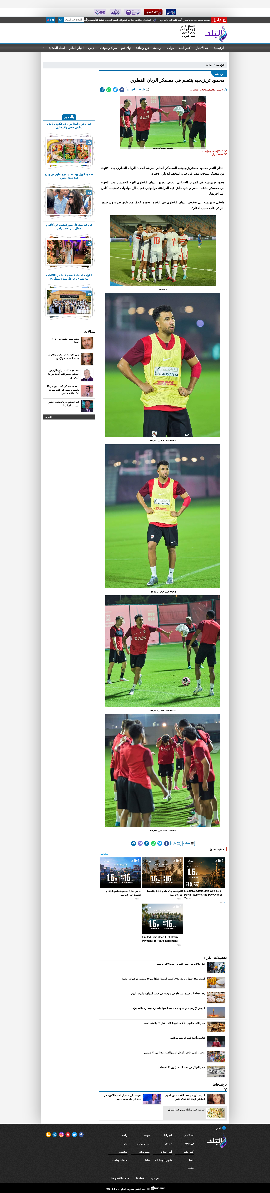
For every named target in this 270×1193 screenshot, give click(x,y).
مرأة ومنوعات (107, 48)
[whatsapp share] (108, 89)
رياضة (157, 48)
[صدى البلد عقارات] (115, 12)
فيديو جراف (144, 1152)
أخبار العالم (76, 48)
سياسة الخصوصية (120, 1178)
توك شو (126, 48)
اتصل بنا (140, 1178)
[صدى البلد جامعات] (132, 12)
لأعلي (219, 1128)
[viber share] (140, 843)
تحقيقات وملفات (120, 1160)
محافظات (123, 1152)
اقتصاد (191, 1160)
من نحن (155, 1178)
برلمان (147, 1160)
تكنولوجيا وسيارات (163, 1160)
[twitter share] (115, 89)
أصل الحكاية (57, 48)
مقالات (191, 1168)
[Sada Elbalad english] (100, 12)
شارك (129, 89)
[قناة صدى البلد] (171, 12)
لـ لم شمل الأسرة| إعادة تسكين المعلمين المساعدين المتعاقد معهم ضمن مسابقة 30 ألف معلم (156, 20)
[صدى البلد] (215, 33)
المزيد (48, 417)
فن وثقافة (142, 48)
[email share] (102, 89)
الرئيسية (219, 48)
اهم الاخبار (202, 48)
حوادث (169, 48)
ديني (91, 48)
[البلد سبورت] (153, 12)
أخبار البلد (185, 48)
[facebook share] (121, 89)
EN (52, 20)
